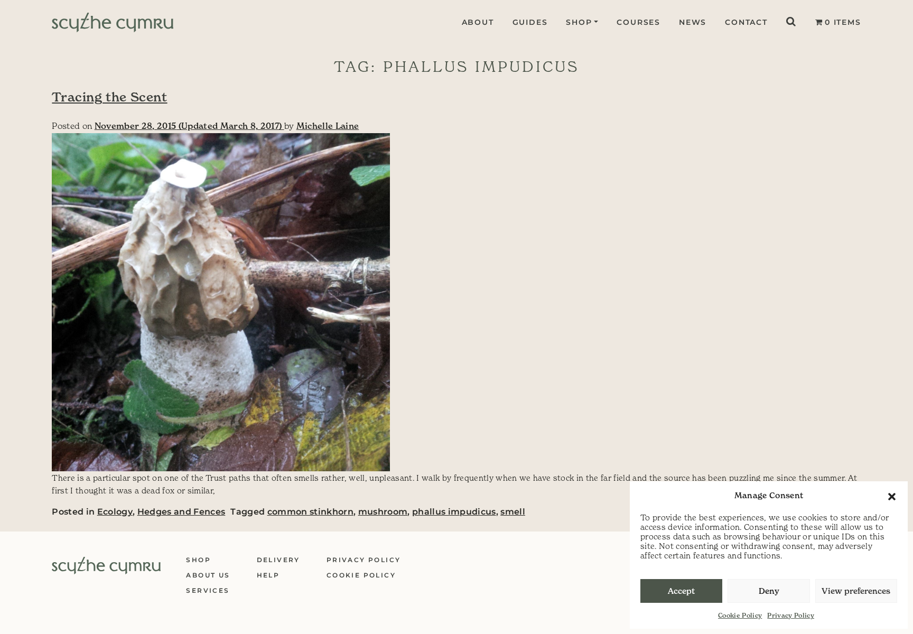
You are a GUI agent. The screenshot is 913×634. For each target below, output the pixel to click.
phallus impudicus (454, 512)
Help (268, 575)
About (478, 22)
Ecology (115, 512)
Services (207, 590)
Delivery (278, 560)
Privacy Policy (790, 615)
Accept (681, 591)
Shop (579, 22)
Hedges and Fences (181, 512)
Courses (638, 22)
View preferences (856, 591)
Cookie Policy (740, 615)
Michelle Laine (327, 125)
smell (512, 512)
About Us (208, 575)
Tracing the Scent (109, 97)
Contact (746, 22)
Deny (769, 591)
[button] (892, 495)
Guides (530, 22)
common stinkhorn (310, 512)
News (692, 22)
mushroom (383, 512)
